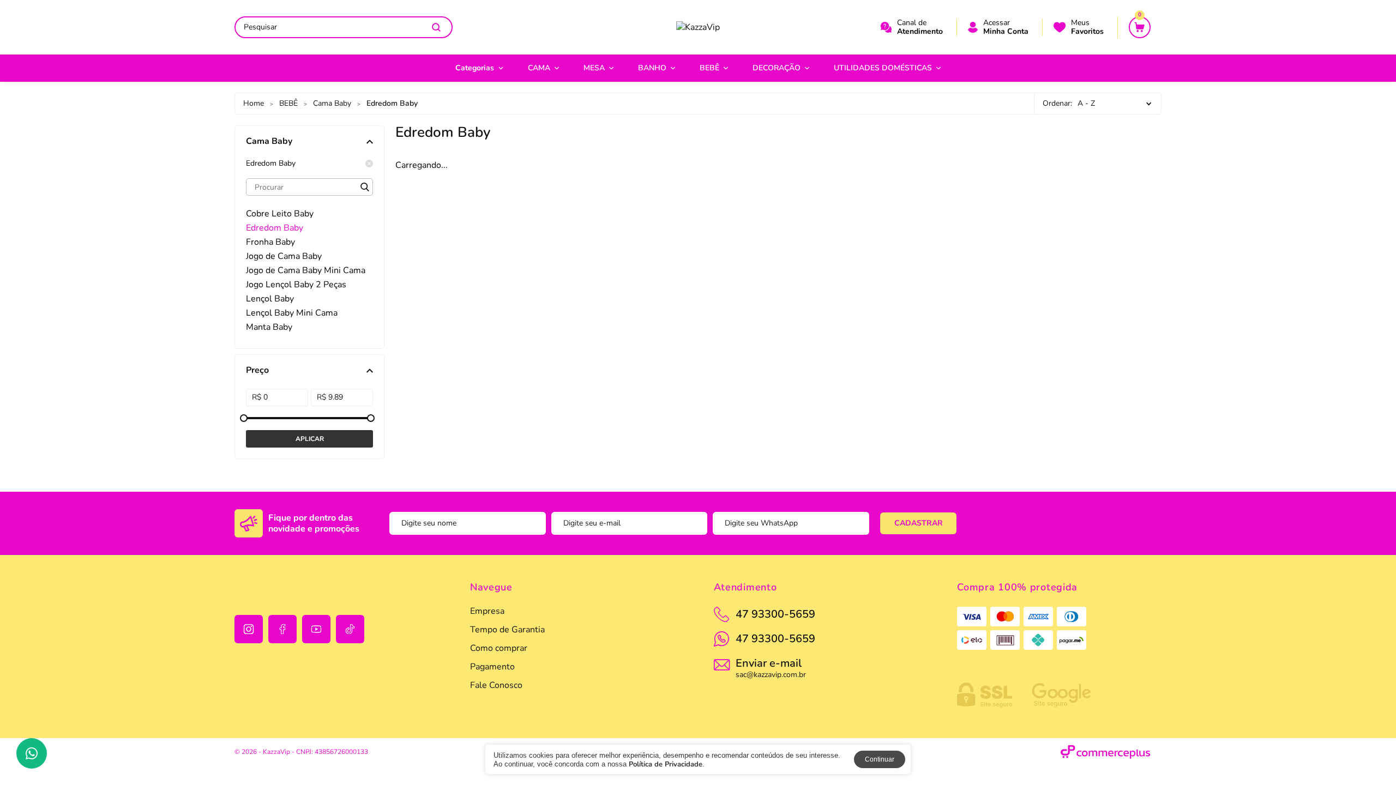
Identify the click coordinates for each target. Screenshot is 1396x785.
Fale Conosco (496, 685)
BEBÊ (709, 68)
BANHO (652, 68)
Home (253, 103)
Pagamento (492, 666)
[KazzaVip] (698, 27)
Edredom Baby (271, 163)
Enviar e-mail (771, 667)
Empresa (487, 611)
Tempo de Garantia (507, 629)
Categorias (474, 68)
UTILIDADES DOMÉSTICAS (883, 68)
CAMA (539, 68)
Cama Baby (332, 103)
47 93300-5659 (775, 638)
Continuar (879, 759)
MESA (594, 68)
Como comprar (498, 648)
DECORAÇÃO (777, 68)
